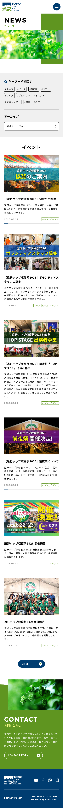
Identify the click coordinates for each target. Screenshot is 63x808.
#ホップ (9, 89)
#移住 (37, 101)
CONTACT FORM (18, 755)
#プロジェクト (12, 101)
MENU (57, 7)
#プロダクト (23, 95)
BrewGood (51, 799)
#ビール (21, 89)
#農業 (27, 101)
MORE (25, 664)
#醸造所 (33, 89)
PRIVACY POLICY (13, 798)
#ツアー (45, 89)
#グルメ (9, 95)
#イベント (39, 95)
